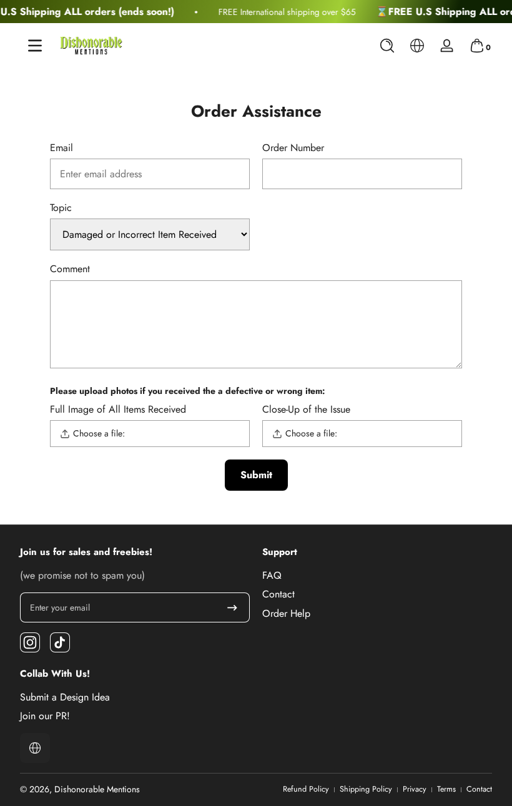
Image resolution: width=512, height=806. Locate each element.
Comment (70, 269)
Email (61, 148)
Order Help (286, 614)
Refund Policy (306, 789)
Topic (61, 208)
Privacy (414, 789)
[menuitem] (377, 575)
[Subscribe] (232, 607)
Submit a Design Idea (65, 697)
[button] (387, 46)
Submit (256, 475)
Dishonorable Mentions (97, 789)
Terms (446, 789)
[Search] (387, 45)
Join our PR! (45, 716)
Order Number (293, 148)
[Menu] (35, 46)
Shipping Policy (366, 789)
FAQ (272, 575)
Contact (278, 594)
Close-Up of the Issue (306, 409)
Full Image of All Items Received (118, 409)
